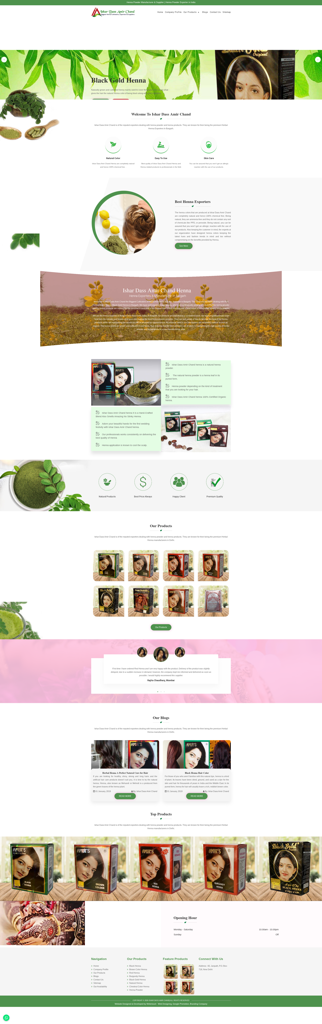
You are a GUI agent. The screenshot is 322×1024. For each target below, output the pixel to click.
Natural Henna (135, 983)
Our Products (190, 12)
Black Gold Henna (137, 980)
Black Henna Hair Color (197, 773)
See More (183, 246)
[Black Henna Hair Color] (197, 759)
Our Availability (100, 986)
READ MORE (125, 796)
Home (160, 12)
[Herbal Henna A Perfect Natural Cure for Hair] (125, 759)
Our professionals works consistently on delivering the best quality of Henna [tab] (126, 436)
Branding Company (198, 1004)
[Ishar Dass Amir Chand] (113, 12)
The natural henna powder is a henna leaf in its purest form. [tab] (193, 377)
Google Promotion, (181, 1004)
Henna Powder (136, 990)
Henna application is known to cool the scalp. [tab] (124, 445)
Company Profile (173, 12)
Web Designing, (165, 1004)
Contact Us (215, 12)
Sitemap (227, 12)
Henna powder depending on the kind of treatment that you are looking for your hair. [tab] (194, 388)
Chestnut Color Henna (139, 986)
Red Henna (134, 973)
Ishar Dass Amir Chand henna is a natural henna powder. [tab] (193, 366)
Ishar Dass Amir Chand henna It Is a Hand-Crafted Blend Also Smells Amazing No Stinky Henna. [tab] (124, 415)
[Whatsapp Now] (6, 1018)
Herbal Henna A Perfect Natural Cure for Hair (125, 773)
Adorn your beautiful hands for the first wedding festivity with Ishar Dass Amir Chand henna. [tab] (122, 425)
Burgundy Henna (137, 976)
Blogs (205, 12)
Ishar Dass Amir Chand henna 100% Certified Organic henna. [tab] (196, 399)
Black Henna (135, 966)
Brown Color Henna (138, 969)
